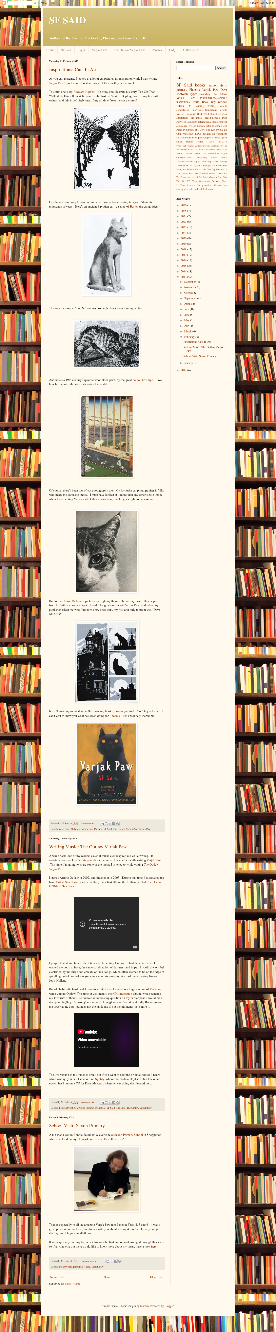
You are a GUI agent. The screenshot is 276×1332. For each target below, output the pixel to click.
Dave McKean (72, 829)
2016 (184, 260)
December (190, 282)
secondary (204, 94)
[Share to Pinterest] (118, 824)
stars (186, 189)
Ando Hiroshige (143, 380)
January (189, 363)
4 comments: (88, 823)
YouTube (180, 185)
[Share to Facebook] (114, 824)
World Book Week (199, 114)
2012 (184, 370)
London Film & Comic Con (212, 126)
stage (179, 141)
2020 (184, 238)
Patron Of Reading (190, 106)
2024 (184, 216)
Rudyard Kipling (84, 92)
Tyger (81, 50)
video (191, 189)
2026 (184, 205)
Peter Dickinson (185, 129)
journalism (207, 185)
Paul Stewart (182, 173)
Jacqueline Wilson (186, 126)
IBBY (185, 165)
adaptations (182, 117)
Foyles (197, 161)
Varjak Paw (99, 50)
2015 (184, 266)
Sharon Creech (216, 173)
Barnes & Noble (196, 149)
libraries (218, 185)
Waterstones (204, 181)
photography (204, 137)
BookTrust (215, 114)
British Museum (184, 153)
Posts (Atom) (72, 1284)
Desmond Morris (184, 161)
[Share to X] (110, 824)
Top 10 (180, 181)
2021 (184, 233)
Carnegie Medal (184, 157)
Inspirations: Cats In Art (73, 69)
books (62, 1107)
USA (224, 114)
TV (225, 173)
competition (182, 110)
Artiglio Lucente (203, 145)
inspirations (87, 829)
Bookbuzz (210, 149)
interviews (197, 110)
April (187, 326)
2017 (184, 255)
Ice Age (194, 165)
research (216, 137)
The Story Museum (208, 177)
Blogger (169, 1306)
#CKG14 (223, 141)
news (194, 137)
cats (61, 829)
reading (179, 189)
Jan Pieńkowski (219, 165)
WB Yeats (191, 181)
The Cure (155, 989)
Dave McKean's (74, 601)
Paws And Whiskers (198, 173)
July (187, 309)
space (224, 137)
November (190, 287)
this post (87, 860)
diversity (191, 185)
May (187, 320)
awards (223, 106)
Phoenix (157, 50)
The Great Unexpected (187, 177)
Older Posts (156, 1277)
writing (212, 106)
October (189, 292)
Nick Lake (201, 169)
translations (211, 110)
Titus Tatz (222, 177)
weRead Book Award (204, 189)
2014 (184, 271)
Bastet (134, 206)
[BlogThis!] (106, 824)
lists (225, 185)
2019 (184, 244)
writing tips (182, 114)
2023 (184, 222)
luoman (144, 1306)
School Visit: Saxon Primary (77, 1125)
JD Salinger (205, 165)
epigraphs (186, 137)
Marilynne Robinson (186, 169)
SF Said (66, 50)
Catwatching (201, 157)
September (190, 298)
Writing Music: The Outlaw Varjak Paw (88, 846)
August (188, 304)
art (192, 117)
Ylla (160, 490)
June (187, 315)
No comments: (89, 1261)
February (189, 337)
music (102, 1107)
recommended (212, 117)
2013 (184, 277)
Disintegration (123, 993)
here (154, 1246)
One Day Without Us (217, 169)
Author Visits (190, 50)
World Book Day (204, 102)
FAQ (172, 50)
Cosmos (223, 157)
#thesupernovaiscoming (213, 98)
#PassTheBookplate (185, 145)
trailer (189, 141)
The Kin (210, 129)
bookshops (221, 133)
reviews (222, 102)
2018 (184, 249)
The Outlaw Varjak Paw (129, 50)
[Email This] (102, 824)
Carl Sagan (221, 153)
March (188, 331)
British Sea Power (67, 882)
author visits (65, 1266)
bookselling (209, 133)
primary (77, 1266)
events (223, 110)
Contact (213, 157)
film (198, 185)
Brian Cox (222, 149)
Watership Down (192, 133)
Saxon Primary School (128, 1135)
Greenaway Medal (209, 161)
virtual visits (205, 141)
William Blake (219, 181)
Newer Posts (57, 1277)
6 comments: (88, 1102)
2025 (184, 211)
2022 (184, 227)
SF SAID (67, 20)
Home (50, 50)
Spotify (99, 1079)
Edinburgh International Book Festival (207, 121)
